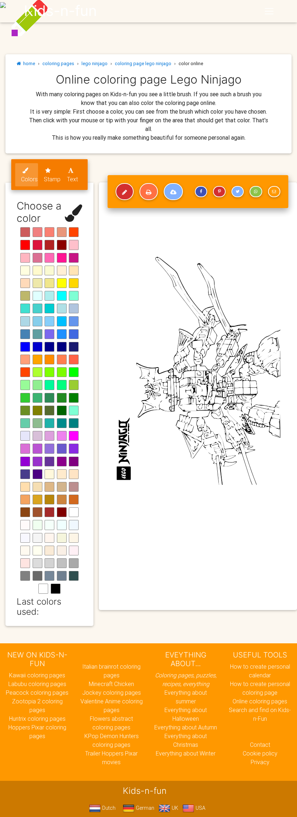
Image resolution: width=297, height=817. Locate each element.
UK (174, 808)
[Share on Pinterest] (219, 192)
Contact (260, 744)
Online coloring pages (260, 701)
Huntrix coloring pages (37, 718)
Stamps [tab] (52, 179)
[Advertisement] (198, 552)
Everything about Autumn (185, 727)
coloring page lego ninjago (143, 63)
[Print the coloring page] (148, 191)
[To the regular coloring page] (125, 191)
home (28, 63)
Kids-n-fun (60, 10)
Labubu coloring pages (37, 683)
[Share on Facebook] (201, 192)
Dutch (108, 808)
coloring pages (58, 63)
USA (199, 808)
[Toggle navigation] (269, 11)
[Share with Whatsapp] (256, 192)
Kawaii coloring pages (37, 675)
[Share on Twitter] (237, 192)
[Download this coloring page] (173, 191)
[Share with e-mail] (274, 192)
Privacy (260, 762)
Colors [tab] (29, 179)
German (144, 808)
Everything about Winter (186, 753)
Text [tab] (72, 179)
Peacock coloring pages (37, 692)
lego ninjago (94, 63)
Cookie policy (260, 753)
